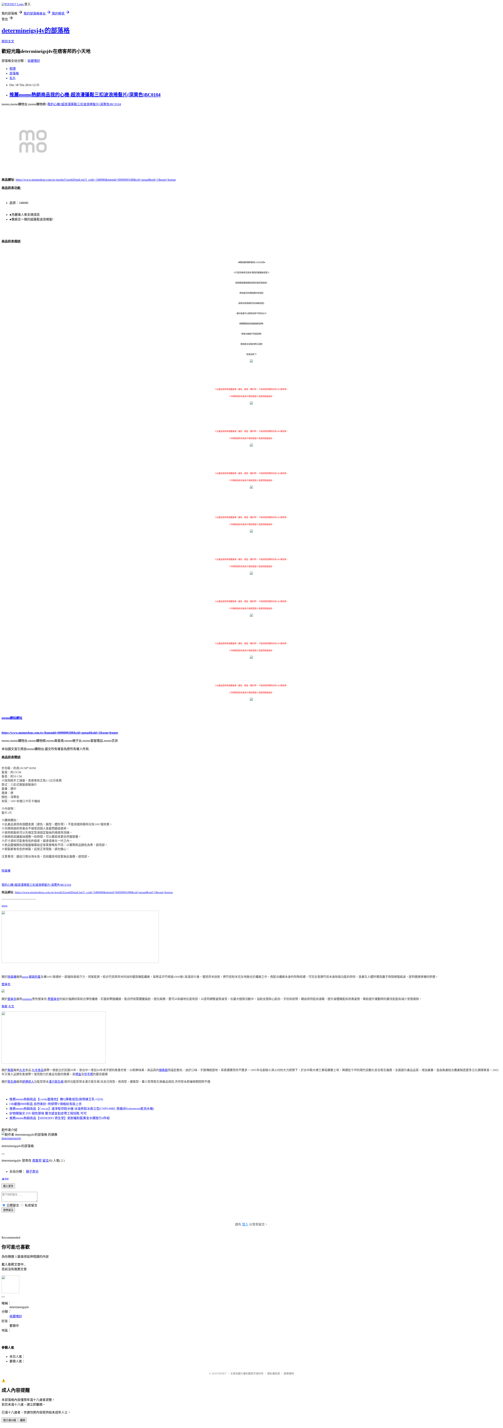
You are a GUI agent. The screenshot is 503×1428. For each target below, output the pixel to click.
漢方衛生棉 (56, 1081)
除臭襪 (6, 870)
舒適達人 (28, 1081)
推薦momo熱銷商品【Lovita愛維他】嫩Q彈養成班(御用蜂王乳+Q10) (56, 1099)
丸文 (11, 1006)
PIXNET (222, 1373)
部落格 (14, 73)
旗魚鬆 (163, 1070)
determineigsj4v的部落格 (36, 30)
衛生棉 (11, 1081)
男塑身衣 (53, 999)
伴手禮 (88, 1074)
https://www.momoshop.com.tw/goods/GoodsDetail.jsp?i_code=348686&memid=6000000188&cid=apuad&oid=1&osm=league (96, 179)
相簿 (12, 68)
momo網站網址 (12, 718)
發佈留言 (8, 1210)
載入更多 (8, 1186)
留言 (45, 1160)
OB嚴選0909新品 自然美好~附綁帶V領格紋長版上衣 (45, 1104)
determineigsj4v (11, 1138)
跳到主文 (8, 41)
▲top (5, 1178)
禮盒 (78, 1074)
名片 (12, 78)
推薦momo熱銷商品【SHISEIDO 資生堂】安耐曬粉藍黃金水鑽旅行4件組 (59, 1118)
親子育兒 (32, 1171)
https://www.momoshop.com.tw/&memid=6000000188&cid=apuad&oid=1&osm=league (60, 732)
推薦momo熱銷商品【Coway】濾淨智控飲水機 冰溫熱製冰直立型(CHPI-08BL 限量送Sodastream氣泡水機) (81, 1108)
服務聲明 (289, 1373)
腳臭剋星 (35, 976)
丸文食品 (38, 1070)
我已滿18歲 (9, 1420)
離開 (22, 1420)
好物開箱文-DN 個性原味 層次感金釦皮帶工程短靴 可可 (48, 1113)
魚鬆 (4, 1006)
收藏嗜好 (34, 60)
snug (4, 905)
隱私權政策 (273, 1373)
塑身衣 (6, 984)
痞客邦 (37, 1160)
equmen (27, 999)
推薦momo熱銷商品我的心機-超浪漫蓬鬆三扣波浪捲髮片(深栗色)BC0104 (85, 94)
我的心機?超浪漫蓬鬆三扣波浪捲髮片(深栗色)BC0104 (84, 104)
